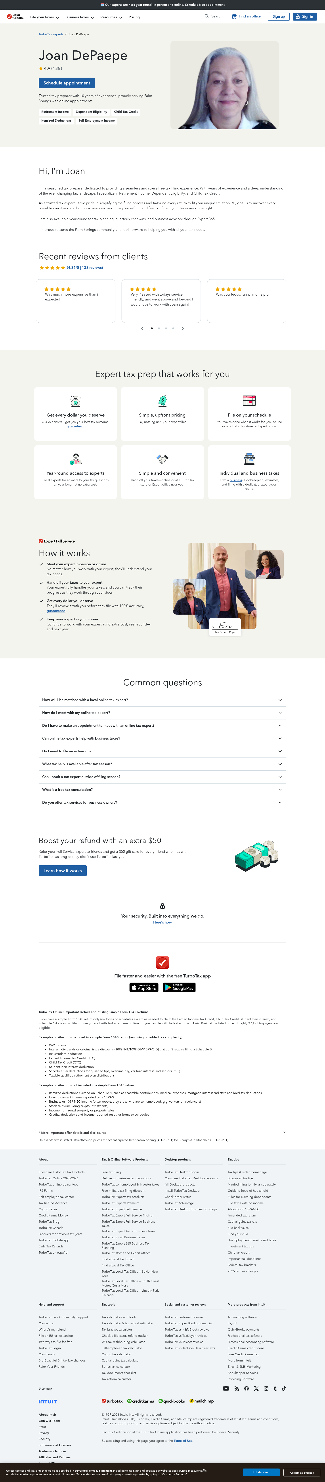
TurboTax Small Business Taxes (123, 1237)
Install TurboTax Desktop (182, 1191)
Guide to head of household (248, 1191)
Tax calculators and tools (119, 1317)
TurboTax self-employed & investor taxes (130, 1184)
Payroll (232, 1323)
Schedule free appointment (205, 5)
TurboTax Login (50, 1348)
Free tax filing (111, 1172)
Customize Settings (302, 1472)
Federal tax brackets (242, 1265)
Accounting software (242, 1317)
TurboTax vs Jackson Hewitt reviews (190, 1348)
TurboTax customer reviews (184, 1317)
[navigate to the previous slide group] (142, 328)
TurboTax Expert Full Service (122, 1209)
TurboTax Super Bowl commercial (188, 1323)
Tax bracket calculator (117, 1329)
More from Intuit (239, 1360)
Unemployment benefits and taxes (252, 1240)
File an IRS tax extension (56, 1336)
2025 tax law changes (243, 1271)
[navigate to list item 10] (173, 328)
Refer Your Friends (52, 1367)
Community (47, 1354)
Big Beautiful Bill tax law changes (62, 1360)
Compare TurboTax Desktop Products (191, 1178)
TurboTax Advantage (179, 1203)
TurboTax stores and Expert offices (126, 1253)
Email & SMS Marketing (244, 1367)
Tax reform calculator (116, 1379)
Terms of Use (183, 1441)
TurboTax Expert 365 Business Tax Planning (125, 1244)
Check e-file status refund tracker (125, 1336)
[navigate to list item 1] (152, 328)
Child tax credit (238, 1252)
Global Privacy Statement (95, 1470)
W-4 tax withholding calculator (123, 1342)
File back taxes (238, 1228)
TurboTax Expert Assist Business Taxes (128, 1231)
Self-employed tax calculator (122, 1348)
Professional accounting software (251, 1342)
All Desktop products (180, 1184)
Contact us (46, 1323)
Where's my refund (52, 1329)
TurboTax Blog (49, 1222)
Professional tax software (245, 1336)
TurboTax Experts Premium (120, 1203)
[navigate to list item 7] (166, 328)
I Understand (261, 1472)
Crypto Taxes (48, 1209)
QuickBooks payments (243, 1329)
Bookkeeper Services (243, 1373)
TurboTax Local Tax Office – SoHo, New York (130, 1272)
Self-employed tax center (56, 1197)
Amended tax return (242, 1215)
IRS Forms (46, 1191)
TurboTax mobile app (54, 1240)
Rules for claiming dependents (249, 1197)
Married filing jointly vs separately (252, 1184)
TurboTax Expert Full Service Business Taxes (128, 1222)
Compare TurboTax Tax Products (61, 1172)
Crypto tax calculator (116, 1354)
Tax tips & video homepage (247, 1172)
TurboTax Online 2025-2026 (58, 1178)
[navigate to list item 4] (159, 328)
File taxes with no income (246, 1203)
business (236, 480)
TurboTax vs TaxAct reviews (184, 1342)
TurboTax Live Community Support (63, 1317)
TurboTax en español (53, 1252)
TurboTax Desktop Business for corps (191, 1209)
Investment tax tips (241, 1246)
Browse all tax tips (240, 1178)
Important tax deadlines (244, 1259)
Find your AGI (238, 1234)
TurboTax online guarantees (58, 1184)
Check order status (178, 1197)
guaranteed (75, 426)
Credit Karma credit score (246, 1348)
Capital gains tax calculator (121, 1360)
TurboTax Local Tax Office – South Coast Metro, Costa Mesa (130, 1281)
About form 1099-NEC (243, 1209)
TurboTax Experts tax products (123, 1197)
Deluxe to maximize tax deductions (126, 1178)
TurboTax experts (51, 34)
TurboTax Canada (51, 1228)
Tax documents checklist (119, 1373)
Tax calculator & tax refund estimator (127, 1323)
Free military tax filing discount (123, 1191)
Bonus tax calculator (116, 1367)
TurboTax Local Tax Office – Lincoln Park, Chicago (131, 1291)
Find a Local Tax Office (118, 1265)
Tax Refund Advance (53, 1203)
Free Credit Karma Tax (243, 1354)
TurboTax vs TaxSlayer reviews (186, 1336)
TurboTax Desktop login (182, 1172)
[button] (162, 1133)
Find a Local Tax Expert (118, 1259)
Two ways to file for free (55, 1342)
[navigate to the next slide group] (183, 328)
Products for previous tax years (60, 1234)
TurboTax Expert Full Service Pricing (127, 1215)
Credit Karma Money (53, 1215)
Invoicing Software (241, 1379)
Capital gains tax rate (242, 1222)
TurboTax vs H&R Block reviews (187, 1329)
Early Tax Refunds (51, 1246)
